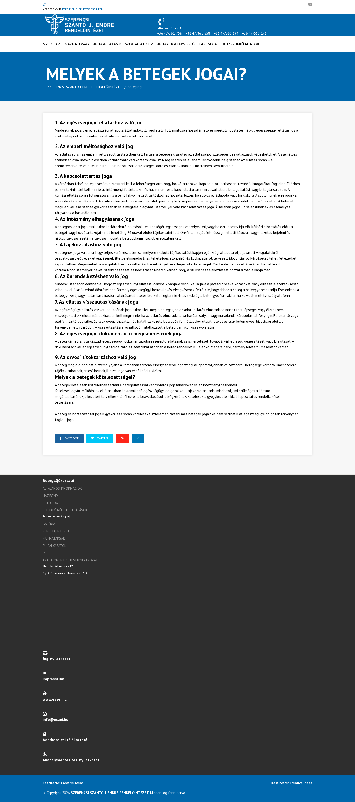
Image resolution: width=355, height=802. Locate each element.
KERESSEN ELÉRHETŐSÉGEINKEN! (83, 9)
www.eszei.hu (55, 699)
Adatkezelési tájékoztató (65, 739)
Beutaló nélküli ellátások (65, 510)
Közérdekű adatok (241, 44)
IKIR (46, 553)
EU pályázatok (54, 546)
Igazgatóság (76, 44)
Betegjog (50, 503)
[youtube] (310, 4)
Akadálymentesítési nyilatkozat (70, 560)
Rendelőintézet (56, 531)
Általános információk (62, 488)
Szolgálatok (137, 44)
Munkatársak (54, 538)
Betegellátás (105, 44)
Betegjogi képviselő (176, 44)
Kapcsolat (209, 44)
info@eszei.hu (55, 719)
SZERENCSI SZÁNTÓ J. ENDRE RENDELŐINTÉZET (85, 87)
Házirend (50, 496)
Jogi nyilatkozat (56, 658)
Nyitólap (51, 44)
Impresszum (53, 678)
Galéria (49, 524)
